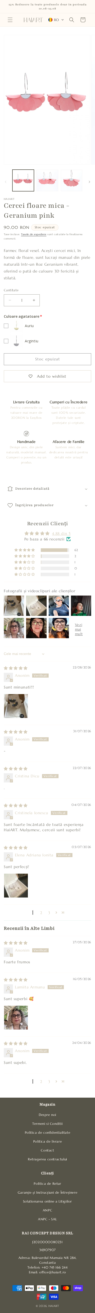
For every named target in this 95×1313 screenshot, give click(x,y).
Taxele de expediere (33, 234)
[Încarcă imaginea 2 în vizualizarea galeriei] (47, 180)
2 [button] (41, 912)
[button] (10, 19)
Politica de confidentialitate (47, 1133)
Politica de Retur (47, 1184)
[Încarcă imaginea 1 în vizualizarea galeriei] (23, 180)
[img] (16, 668)
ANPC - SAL (47, 1219)
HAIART (53, 1306)
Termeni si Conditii (47, 1124)
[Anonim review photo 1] (16, 706)
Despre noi (47, 1115)
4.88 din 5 (61, 533)
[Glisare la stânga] (5, 181)
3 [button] (49, 912)
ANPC (47, 1210)
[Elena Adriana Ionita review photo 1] (16, 885)
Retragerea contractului (47, 1159)
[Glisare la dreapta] (89, 181)
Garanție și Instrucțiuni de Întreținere (47, 1193)
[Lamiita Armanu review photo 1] (16, 1017)
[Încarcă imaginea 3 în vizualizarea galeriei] (71, 180)
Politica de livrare (47, 1142)
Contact (47, 1150)
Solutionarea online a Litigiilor (47, 1201)
